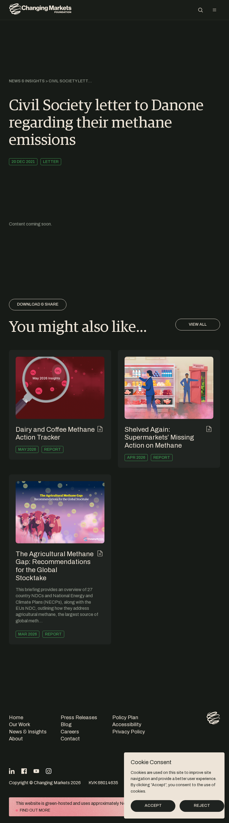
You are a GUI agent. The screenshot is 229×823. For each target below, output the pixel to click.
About (16, 739)
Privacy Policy (128, 732)
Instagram (48, 771)
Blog (66, 724)
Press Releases (79, 717)
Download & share (37, 304)
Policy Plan (125, 717)
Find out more (35, 810)
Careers (70, 732)
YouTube (36, 771)
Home (16, 717)
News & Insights (27, 81)
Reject (202, 805)
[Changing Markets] (40, 9)
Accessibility (126, 724)
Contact (70, 739)
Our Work (19, 724)
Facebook (24, 771)
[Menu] (214, 10)
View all (198, 324)
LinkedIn (12, 771)
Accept (153, 805)
